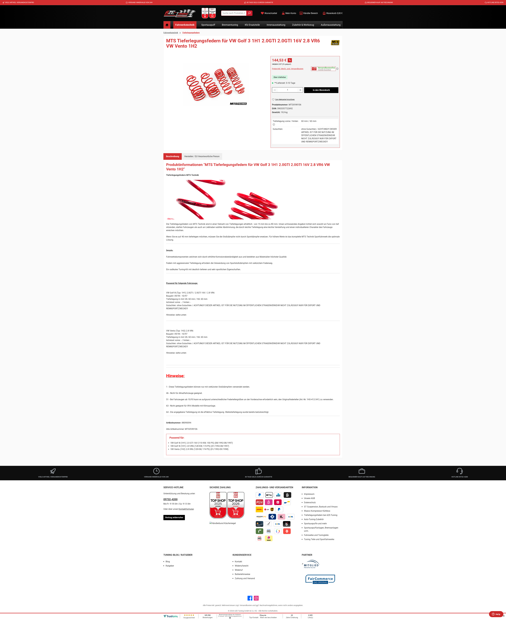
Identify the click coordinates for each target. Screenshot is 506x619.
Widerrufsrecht (241, 566)
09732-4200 (170, 499)
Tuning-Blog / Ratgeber (178, 554)
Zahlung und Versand (245, 578)
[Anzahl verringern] (275, 90)
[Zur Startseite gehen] (179, 13)
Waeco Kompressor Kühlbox (317, 511)
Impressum (309, 494)
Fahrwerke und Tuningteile (316, 535)
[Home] (167, 25)
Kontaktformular (186, 509)
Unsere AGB (309, 498)
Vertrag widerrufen (174, 517)
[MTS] (335, 44)
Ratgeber (170, 566)
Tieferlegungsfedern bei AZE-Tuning (320, 515)
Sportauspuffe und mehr (315, 523)
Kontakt (238, 561)
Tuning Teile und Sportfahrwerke (319, 539)
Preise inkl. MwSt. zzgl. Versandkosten (287, 69)
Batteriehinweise (242, 574)
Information (310, 487)
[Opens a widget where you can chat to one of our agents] (496, 614)
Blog (168, 561)
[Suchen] (249, 13)
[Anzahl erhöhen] (300, 90)
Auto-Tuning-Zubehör (314, 519)
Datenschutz (310, 502)
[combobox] (233, 13)
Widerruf (239, 570)
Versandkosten (246, 605)
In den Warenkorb (321, 90)
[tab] (172, 156)
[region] (216, 84)
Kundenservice (242, 554)
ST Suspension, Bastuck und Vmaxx (321, 506)
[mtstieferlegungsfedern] (216, 84)
